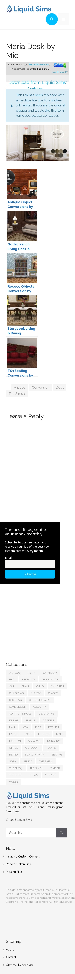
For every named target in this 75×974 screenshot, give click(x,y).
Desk (60, 387)
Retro (13, 754)
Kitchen (53, 727)
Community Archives (19, 964)
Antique (19, 387)
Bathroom (50, 672)
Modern (15, 740)
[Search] (61, 833)
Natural (34, 740)
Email (8, 557)
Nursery (53, 740)
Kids (38, 727)
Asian (31, 672)
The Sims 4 (17, 394)
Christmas (16, 693)
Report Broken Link (39, 64)
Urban (33, 775)
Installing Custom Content (22, 856)
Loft (28, 734)
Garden (48, 720)
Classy (53, 693)
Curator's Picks (20, 713)
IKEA (25, 727)
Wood (13, 781)
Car (11, 686)
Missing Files (14, 871)
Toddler (15, 775)
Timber (55, 768)
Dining (13, 720)
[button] (51, 19)
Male (59, 734)
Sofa (12, 761)
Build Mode (50, 679)
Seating (57, 754)
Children (57, 686)
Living (13, 734)
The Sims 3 (16, 768)
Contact (11, 957)
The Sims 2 (45, 761)
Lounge (43, 734)
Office (13, 747)
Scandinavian (34, 754)
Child (40, 686)
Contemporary (40, 699)
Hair (12, 727)
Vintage (50, 775)
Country (39, 706)
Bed (12, 679)
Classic (36, 693)
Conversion (40, 387)
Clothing (15, 699)
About (10, 949)
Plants (51, 747)
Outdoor (32, 747)
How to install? (59, 72)
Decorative (46, 713)
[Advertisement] (36, 619)
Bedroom (28, 679)
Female (30, 720)
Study (27, 761)
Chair (25, 686)
